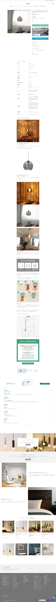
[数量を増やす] (36, 22)
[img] (6, 390)
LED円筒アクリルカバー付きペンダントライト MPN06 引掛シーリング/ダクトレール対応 (21, 534)
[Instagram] (49, 0)
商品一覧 (28, 444)
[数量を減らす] (33, 22)
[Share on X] (34, 55)
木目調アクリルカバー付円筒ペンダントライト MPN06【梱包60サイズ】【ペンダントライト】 (47, 534)
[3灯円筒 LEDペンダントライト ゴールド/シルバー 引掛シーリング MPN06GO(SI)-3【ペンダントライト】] (34, 526)
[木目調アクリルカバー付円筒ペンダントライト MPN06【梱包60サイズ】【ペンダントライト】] (48, 526)
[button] (34, 14)
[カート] (53, 3)
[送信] (53, 568)
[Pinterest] (51, 0)
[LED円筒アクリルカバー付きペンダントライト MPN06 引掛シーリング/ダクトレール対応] (21, 526)
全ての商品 (28, 459)
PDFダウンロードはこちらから (33, 111)
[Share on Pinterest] (36, 55)
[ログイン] (51, 4)
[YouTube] (53, 0)
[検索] (49, 4)
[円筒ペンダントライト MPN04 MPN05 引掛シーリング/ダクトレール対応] (8, 526)
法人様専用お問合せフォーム (40, 38)
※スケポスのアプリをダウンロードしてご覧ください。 (36, 371)
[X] (48, 0)
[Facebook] (46, 0)
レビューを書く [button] (44, 383)
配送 (35, 18)
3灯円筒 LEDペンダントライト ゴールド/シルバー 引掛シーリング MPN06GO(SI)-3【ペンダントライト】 (34, 534)
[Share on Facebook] (32, 55)
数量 (32, 20)
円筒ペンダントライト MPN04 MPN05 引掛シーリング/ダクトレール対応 (8, 534)
